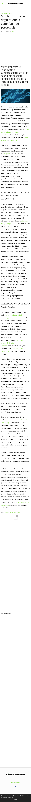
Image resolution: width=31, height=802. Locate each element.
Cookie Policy (10, 797)
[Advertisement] (15, 47)
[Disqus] (15, 545)
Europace (6, 154)
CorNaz (13, 31)
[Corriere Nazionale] (15, 3)
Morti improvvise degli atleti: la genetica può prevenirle (13, 21)
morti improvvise (15, 512)
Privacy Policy (15, 782)
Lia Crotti (13, 140)
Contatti (15, 780)
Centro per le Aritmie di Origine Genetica (15, 132)
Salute (10, 13)
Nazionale (4, 13)
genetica (6, 512)
